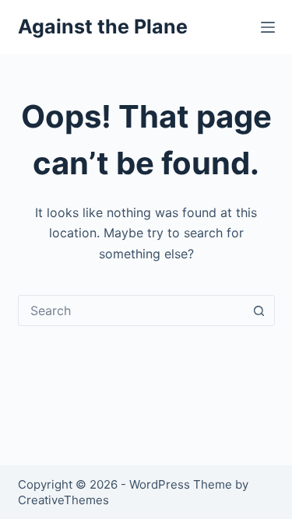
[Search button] (259, 310)
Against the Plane (103, 26)
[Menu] (268, 27)
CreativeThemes (63, 500)
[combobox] (132, 310)
